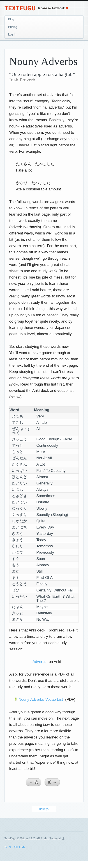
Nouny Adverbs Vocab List (41, 699)
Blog (11, 19)
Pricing (12, 27)
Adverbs (39, 662)
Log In (12, 34)
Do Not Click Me (15, 847)
